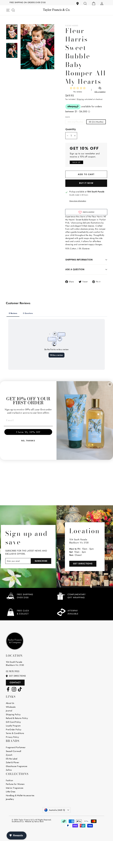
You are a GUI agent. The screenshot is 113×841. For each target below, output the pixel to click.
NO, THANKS (28, 441)
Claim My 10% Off (28, 432)
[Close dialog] (110, 384)
